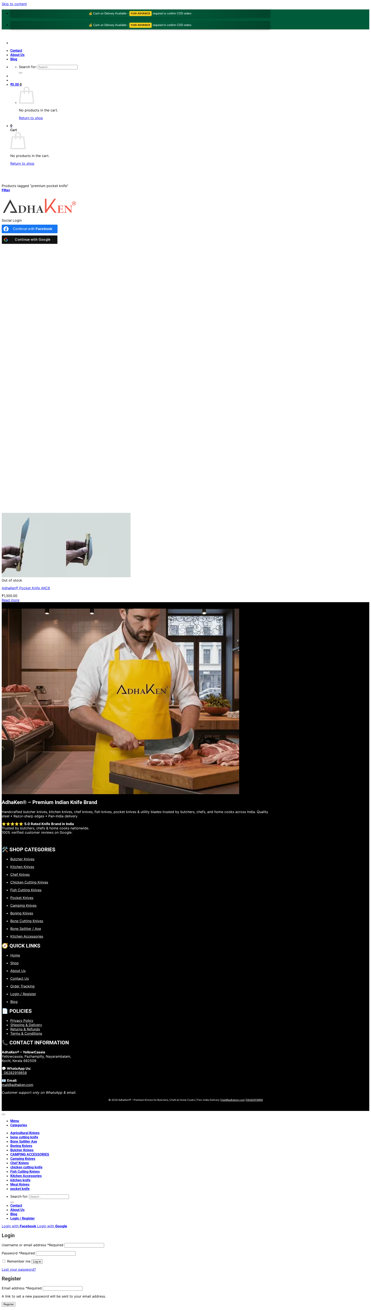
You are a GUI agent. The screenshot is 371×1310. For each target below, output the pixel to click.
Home (15, 955)
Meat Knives (19, 1184)
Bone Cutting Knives (26, 921)
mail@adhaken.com (17, 1085)
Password (18, 1253)
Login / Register (23, 994)
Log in (37, 1261)
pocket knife (20, 1189)
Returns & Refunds (25, 1029)
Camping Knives (23, 905)
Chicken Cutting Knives (29, 882)
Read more (10, 600)
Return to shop (31, 118)
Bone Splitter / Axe (25, 928)
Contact (16, 51)
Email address (22, 1288)
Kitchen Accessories (26, 936)
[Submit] (20, 72)
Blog (13, 59)
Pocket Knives (21, 898)
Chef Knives (20, 874)
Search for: (28, 67)
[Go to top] (3, 1114)
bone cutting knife (24, 1137)
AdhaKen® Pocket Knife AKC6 (26, 588)
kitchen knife (20, 1180)
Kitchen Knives (22, 867)
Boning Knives (21, 913)
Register (8, 1304)
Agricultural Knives (25, 1133)
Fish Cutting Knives (25, 890)
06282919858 (14, 1073)
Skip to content (14, 4)
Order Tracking (22, 986)
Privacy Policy (21, 1020)
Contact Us (19, 978)
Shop (14, 963)
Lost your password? (19, 1269)
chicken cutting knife (26, 1167)
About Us (17, 55)
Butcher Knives (22, 859)
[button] (16, 84)
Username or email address (32, 1245)
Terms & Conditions (26, 1033)
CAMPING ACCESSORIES (29, 1154)
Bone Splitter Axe (23, 1141)
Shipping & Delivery (26, 1025)
